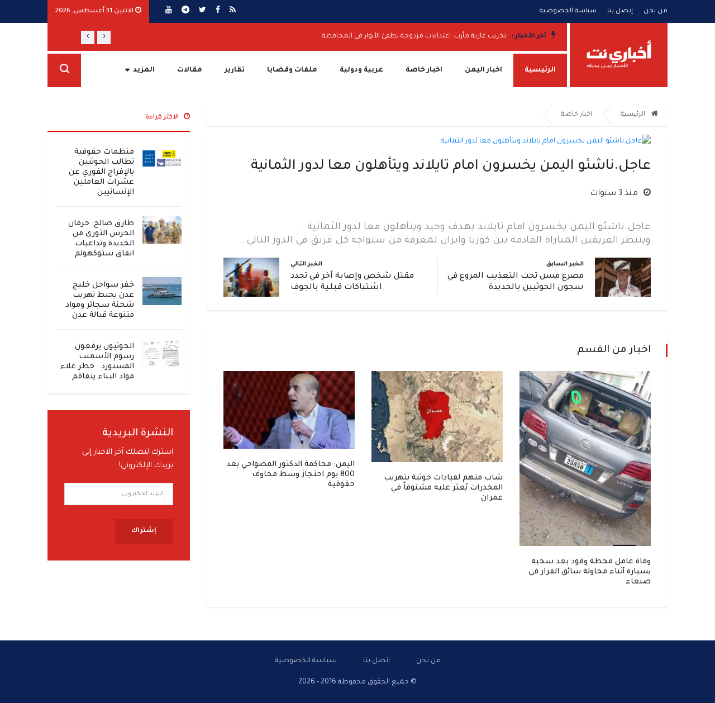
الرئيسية (540, 70)
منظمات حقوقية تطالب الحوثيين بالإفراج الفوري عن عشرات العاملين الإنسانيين (101, 172)
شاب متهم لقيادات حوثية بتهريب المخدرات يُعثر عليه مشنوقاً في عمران (443, 488)
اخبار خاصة (424, 70)
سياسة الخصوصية (568, 11)
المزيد (144, 70)
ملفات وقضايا (292, 70)
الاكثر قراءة (162, 117)
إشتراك (143, 531)
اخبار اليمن (483, 70)
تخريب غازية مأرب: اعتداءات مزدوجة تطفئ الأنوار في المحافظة (414, 36)
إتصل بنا (620, 11)
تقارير (235, 70)
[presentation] (104, 37)
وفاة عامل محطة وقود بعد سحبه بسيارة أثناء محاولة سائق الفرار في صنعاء (589, 572)
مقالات (189, 70)
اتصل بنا (376, 661)
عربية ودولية (361, 70)
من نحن (656, 11)
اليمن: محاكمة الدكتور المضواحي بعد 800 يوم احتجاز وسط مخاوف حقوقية (290, 474)
